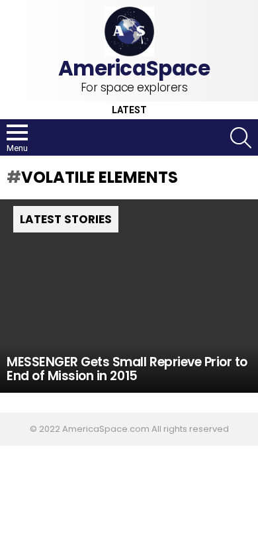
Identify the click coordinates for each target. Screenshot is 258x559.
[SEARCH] (240, 137)
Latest (129, 110)
